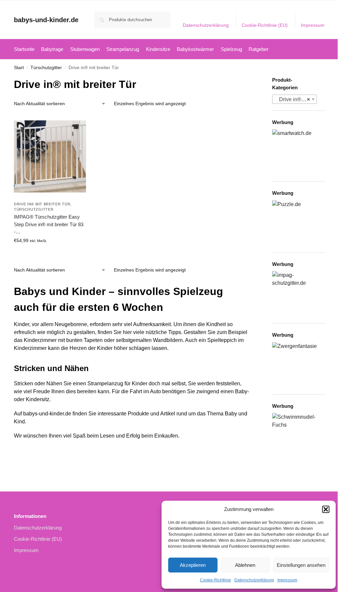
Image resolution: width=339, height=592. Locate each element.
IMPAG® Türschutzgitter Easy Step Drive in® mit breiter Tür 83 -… (48, 224)
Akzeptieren (193, 565)
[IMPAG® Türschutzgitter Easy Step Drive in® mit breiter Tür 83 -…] (50, 156)
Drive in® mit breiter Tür (42, 204)
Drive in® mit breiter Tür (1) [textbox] (295, 99)
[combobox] (294, 99)
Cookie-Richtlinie (215, 580)
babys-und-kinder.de (46, 19)
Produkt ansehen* (50, 254)
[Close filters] (252, 80)
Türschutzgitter (46, 67)
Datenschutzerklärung (254, 580)
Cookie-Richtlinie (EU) (265, 25)
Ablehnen (245, 565)
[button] (325, 509)
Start (19, 67)
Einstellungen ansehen (301, 565)
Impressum (287, 580)
